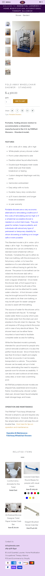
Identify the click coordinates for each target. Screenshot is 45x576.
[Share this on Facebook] (17, 110)
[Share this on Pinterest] (22, 110)
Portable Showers (15, 114)
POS (6, 558)
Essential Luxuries (18, 553)
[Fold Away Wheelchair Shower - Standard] (26, 39)
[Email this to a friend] (32, 110)
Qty (7, 98)
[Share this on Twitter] (12, 110)
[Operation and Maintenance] (19, 437)
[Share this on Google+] (27, 110)
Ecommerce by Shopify (21, 558)
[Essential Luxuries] (22, 2)
